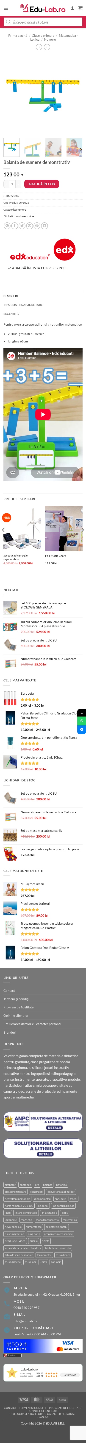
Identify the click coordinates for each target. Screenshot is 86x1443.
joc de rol (42, 1205)
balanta (47, 1184)
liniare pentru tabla (26, 1212)
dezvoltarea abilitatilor (61, 1191)
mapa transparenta (47, 1219)
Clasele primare (43, 35)
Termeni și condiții (16, 999)
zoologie (56, 1261)
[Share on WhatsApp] (7, 225)
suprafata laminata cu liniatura (23, 1247)
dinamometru (42, 1198)
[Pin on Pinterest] (36, 225)
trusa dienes (63, 1254)
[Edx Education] (42, 249)
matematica (70, 1219)
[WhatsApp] (81, 721)
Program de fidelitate (18, 1007)
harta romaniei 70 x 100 (19, 1205)
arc (37, 1184)
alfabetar (10, 1184)
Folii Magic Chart (55, 555)
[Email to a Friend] (29, 225)
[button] (5, 8)
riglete (45, 1240)
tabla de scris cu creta (58, 1247)
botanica (61, 1184)
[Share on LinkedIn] (44, 225)
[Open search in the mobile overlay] (43, 22)
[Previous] (11, 95)
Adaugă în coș (41, 184)
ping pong (34, 1233)
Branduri (9, 1032)
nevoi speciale (13, 1226)
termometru (44, 1254)
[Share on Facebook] (14, 225)
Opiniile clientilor (16, 1015)
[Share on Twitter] (22, 225)
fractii (73, 1198)
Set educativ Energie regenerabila (15, 557)
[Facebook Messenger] (81, 729)
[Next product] (39, 47)
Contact (9, 990)
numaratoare (34, 1226)
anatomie (25, 1184)
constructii (36, 1191)
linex (8, 1212)
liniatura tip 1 (49, 1212)
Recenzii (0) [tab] (11, 313)
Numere (50, 39)
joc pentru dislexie (63, 1205)
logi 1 (64, 1212)
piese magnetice (14, 1233)
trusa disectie (13, 1261)
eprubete (60, 1198)
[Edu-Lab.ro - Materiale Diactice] (43, 8)
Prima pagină (17, 35)
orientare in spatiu (56, 1226)
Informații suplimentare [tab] (22, 304)
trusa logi (30, 1261)
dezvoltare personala (17, 1198)
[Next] (75, 95)
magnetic (26, 1219)
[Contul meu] (72, 8)
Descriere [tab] (11, 295)
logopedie (11, 1219)
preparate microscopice (58, 1233)
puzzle (34, 1240)
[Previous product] (47, 47)
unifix (43, 1261)
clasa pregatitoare (15, 1191)
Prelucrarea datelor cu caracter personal (32, 1024)
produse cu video (25, 216)
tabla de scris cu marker (19, 1254)
